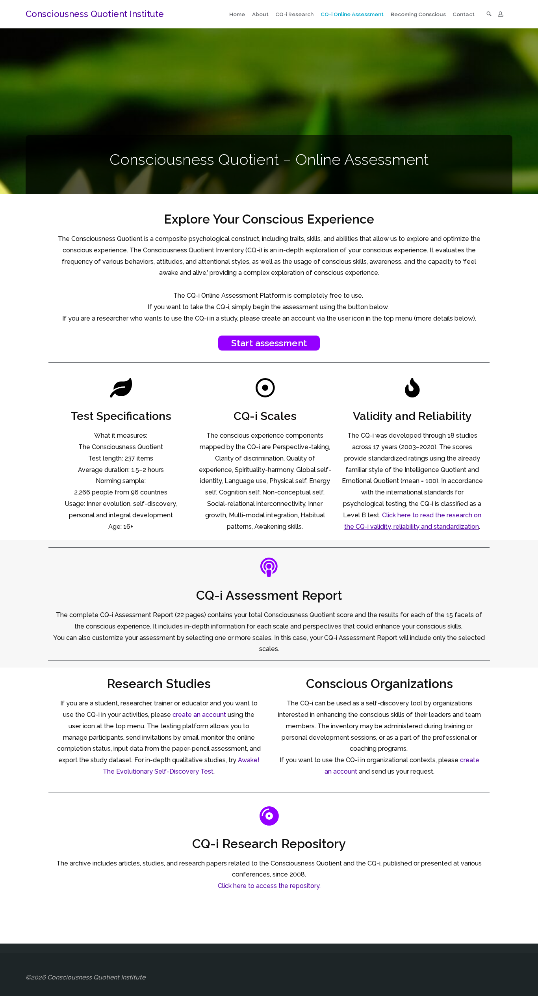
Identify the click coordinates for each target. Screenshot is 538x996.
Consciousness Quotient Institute (95, 14)
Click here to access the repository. (269, 886)
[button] (269, 343)
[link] (489, 14)
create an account (199, 714)
